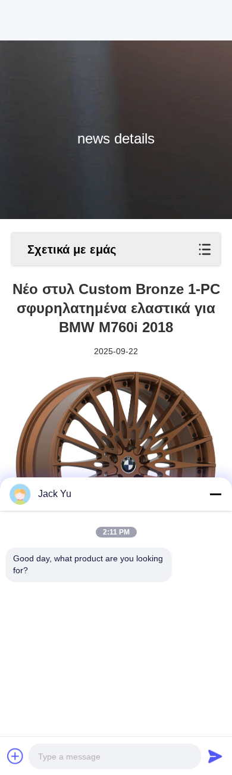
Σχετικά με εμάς (71, 249)
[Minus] (215, 494)
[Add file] (15, 756)
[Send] (215, 756)
